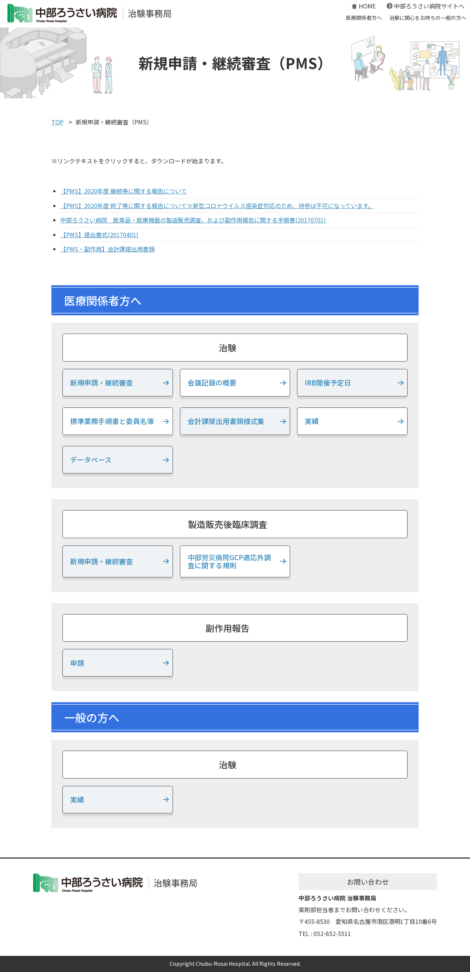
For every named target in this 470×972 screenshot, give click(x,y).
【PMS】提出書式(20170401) (99, 234)
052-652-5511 (332, 933)
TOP (57, 121)
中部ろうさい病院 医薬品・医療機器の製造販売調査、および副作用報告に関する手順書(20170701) (193, 219)
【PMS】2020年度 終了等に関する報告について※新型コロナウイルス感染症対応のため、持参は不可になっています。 (217, 205)
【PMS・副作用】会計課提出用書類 (107, 248)
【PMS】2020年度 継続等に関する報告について (123, 190)
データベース (91, 459)
